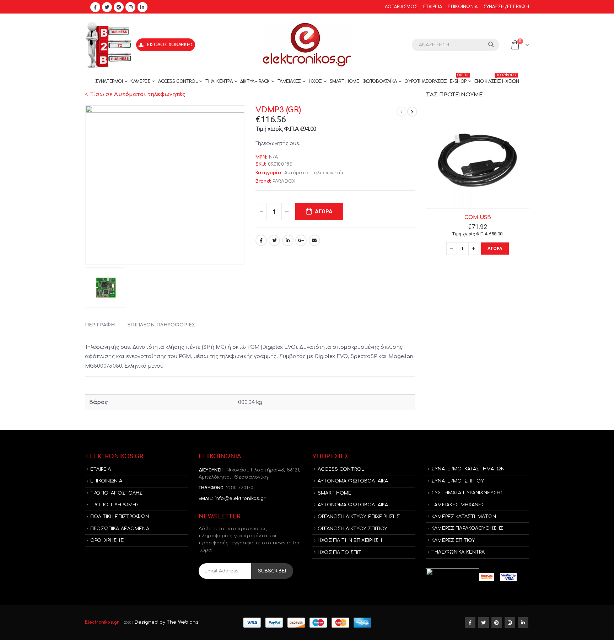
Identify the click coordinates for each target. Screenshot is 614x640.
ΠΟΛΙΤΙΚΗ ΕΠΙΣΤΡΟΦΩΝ (119, 516)
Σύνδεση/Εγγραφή (506, 7)
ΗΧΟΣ (315, 81)
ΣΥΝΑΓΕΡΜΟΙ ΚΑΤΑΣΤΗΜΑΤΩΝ (468, 468)
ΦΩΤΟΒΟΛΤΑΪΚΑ (379, 81)
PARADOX (284, 181)
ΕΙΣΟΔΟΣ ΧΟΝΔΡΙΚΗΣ (170, 44)
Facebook (261, 240)
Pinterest (496, 622)
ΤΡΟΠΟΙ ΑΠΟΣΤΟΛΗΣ (116, 493)
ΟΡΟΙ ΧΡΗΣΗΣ (107, 540)
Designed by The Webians (167, 622)
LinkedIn (287, 240)
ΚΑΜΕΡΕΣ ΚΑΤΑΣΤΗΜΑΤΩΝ (463, 516)
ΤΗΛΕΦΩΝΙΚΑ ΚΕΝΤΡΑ (458, 552)
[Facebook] (95, 7)
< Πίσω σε (135, 94)
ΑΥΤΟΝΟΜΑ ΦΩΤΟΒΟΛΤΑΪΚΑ (353, 481)
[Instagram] (130, 7)
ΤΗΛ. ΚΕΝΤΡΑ (219, 81)
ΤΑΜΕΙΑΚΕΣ (289, 81)
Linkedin (523, 622)
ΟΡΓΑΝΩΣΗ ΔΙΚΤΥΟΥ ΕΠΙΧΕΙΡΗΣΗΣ (359, 516)
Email (314, 240)
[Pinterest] (119, 7)
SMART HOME (344, 81)
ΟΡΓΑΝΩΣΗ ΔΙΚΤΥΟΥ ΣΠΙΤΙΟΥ (352, 528)
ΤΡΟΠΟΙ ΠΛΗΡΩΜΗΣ (114, 504)
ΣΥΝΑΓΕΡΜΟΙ (109, 81)
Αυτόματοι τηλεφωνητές (314, 172)
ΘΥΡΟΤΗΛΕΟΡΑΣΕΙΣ (425, 81)
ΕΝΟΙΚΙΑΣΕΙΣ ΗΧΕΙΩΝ (496, 79)
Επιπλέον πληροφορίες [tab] (161, 324)
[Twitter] (107, 7)
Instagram (510, 622)
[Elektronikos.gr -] (307, 45)
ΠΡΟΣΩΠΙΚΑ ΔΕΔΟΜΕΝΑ (119, 528)
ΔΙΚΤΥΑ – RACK (255, 81)
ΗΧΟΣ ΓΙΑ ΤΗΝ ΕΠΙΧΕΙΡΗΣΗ (350, 540)
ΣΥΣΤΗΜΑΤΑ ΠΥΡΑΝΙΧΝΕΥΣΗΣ (467, 492)
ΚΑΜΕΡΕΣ (140, 81)
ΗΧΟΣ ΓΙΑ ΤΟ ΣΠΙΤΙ (340, 552)
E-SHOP (459, 79)
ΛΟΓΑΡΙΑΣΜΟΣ (401, 7)
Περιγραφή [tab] (100, 324)
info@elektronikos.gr (240, 498)
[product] (477, 157)
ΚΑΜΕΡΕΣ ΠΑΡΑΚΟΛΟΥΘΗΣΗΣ (467, 528)
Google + (301, 240)
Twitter (274, 240)
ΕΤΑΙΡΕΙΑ (432, 7)
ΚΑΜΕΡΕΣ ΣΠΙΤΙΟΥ (453, 540)
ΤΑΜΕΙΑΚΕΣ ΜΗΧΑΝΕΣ (458, 504)
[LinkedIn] (142, 7)
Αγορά (324, 211)
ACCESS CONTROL (178, 81)
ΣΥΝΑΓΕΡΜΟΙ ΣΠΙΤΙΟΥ (457, 481)
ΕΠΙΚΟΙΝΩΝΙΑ (463, 7)
